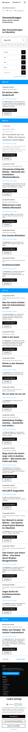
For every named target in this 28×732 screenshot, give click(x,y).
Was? (5, 62)
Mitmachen (5, 694)
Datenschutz (14, 729)
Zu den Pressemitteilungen (11, 673)
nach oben (6, 113)
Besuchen (10, 10)
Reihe (5, 67)
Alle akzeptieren (13, 716)
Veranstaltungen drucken (20, 76)
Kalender (5, 686)
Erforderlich (11, 704)
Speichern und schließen (13, 726)
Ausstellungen (6, 684)
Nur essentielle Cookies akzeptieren (14, 721)
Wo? (5, 57)
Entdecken (5, 681)
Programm (5, 688)
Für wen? (6, 52)
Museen (5, 682)
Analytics (19, 704)
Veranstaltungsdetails (9, 110)
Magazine (5, 693)
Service (4, 689)
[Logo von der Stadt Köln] (5, 2)
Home (3, 10)
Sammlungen (6, 691)
